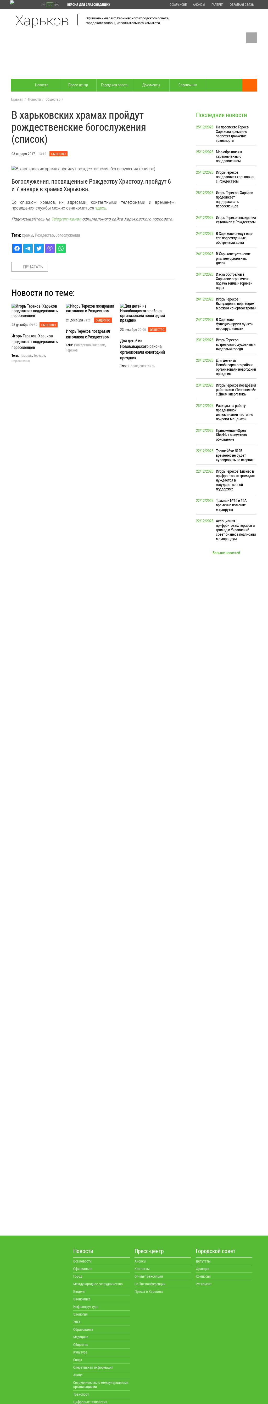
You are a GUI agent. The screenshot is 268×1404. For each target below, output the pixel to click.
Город (77, 1276)
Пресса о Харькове (149, 1291)
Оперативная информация (93, 1367)
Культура (80, 1352)
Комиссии (203, 1276)
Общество (53, 99)
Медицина (80, 1336)
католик (98, 345)
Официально (82, 1268)
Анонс (77, 1374)
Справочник (187, 84)
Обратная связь (242, 4)
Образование (83, 1329)
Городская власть (115, 84)
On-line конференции (150, 1283)
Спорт (77, 1359)
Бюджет (79, 1291)
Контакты (142, 1268)
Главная (17, 99)
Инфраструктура (85, 1306)
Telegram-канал (66, 219)
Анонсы (199, 4)
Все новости (82, 1261)
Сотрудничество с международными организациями (101, 1384)
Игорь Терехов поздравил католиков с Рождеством (88, 333)
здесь (100, 208)
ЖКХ (76, 1321)
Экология (80, 1314)
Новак (133, 366)
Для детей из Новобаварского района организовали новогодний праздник (142, 349)
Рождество (44, 235)
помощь (26, 355)
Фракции (202, 1268)
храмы (27, 235)
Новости (41, 84)
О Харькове (178, 4)
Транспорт (81, 1394)
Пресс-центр (78, 84)
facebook (251, 37)
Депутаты (203, 1261)
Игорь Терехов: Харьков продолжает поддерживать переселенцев (35, 341)
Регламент (204, 1283)
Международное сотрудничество (98, 1283)
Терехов (39, 355)
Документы (151, 84)
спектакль (147, 366)
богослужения (67, 235)
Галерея (217, 4)
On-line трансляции (149, 1276)
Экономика (82, 1299)
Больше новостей (226, 552)
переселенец (21, 361)
